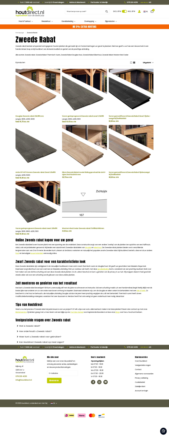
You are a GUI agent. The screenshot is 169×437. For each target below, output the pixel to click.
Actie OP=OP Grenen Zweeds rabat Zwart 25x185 (36, 172)
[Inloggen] (139, 11)
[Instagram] (99, 382)
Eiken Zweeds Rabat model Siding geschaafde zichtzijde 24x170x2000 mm (84, 173)
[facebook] (93, 382)
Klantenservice (141, 357)
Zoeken (106, 11)
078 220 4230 (21, 376)
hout (17, 253)
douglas (88, 247)
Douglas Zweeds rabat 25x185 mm (30, 116)
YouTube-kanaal (76, 312)
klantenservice (21, 312)
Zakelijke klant (140, 386)
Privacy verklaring (141, 378)
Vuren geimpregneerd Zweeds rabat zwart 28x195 (36, 228)
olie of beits (141, 290)
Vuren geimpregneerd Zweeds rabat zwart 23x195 (83, 116)
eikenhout (98, 247)
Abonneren (54, 380)
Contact (138, 369)
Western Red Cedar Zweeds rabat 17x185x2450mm (83, 228)
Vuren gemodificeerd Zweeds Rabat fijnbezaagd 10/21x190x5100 (129, 173)
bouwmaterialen (36, 253)
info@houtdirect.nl (24, 380)
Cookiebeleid (140, 382)
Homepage (20, 33)
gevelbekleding (103, 269)
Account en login (141, 391)
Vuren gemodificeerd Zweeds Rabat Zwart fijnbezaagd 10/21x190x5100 (129, 117)
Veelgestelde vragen (143, 365)
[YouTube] (105, 382)
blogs (118, 312)
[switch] (124, 11)
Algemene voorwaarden (144, 374)
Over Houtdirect (141, 361)
